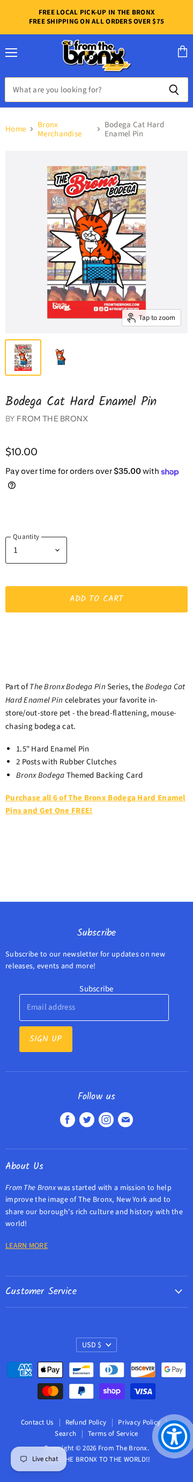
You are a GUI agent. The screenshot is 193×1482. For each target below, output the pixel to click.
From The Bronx (52, 418)
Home (15, 129)
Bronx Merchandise (59, 129)
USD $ (91, 1345)
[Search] (174, 89)
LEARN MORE (26, 1245)
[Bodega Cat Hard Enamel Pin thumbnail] (60, 357)
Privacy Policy (139, 1422)
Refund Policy (86, 1422)
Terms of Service (113, 1434)
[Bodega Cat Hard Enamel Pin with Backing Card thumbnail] (23, 357)
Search (65, 1434)
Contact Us (37, 1422)
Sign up (45, 1039)
